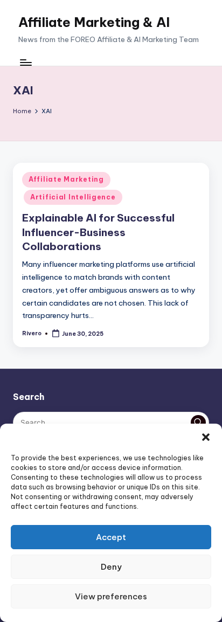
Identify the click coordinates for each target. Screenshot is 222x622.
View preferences (111, 596)
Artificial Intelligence (73, 197)
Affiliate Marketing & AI (94, 22)
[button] (205, 437)
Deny (111, 567)
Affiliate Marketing (66, 179)
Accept (111, 537)
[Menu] (25, 63)
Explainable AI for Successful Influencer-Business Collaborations (98, 232)
